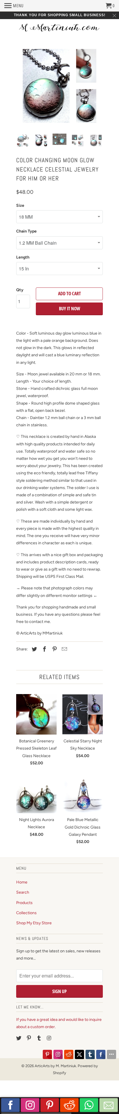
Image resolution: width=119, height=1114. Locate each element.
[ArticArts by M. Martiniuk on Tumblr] (39, 1038)
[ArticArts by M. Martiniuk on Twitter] (19, 1038)
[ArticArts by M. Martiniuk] (59, 28)
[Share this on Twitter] (33, 649)
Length (22, 257)
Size (20, 205)
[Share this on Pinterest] (53, 649)
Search (22, 892)
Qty (19, 289)
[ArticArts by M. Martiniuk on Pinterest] (29, 1038)
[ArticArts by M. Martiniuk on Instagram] (49, 1038)
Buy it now (69, 308)
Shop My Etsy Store (34, 923)
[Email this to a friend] (63, 649)
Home (21, 882)
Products (24, 902)
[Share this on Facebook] (43, 649)
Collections (26, 912)
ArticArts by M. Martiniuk (55, 1066)
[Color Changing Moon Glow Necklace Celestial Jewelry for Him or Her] (59, 86)
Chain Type (26, 231)
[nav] (14, 6)
